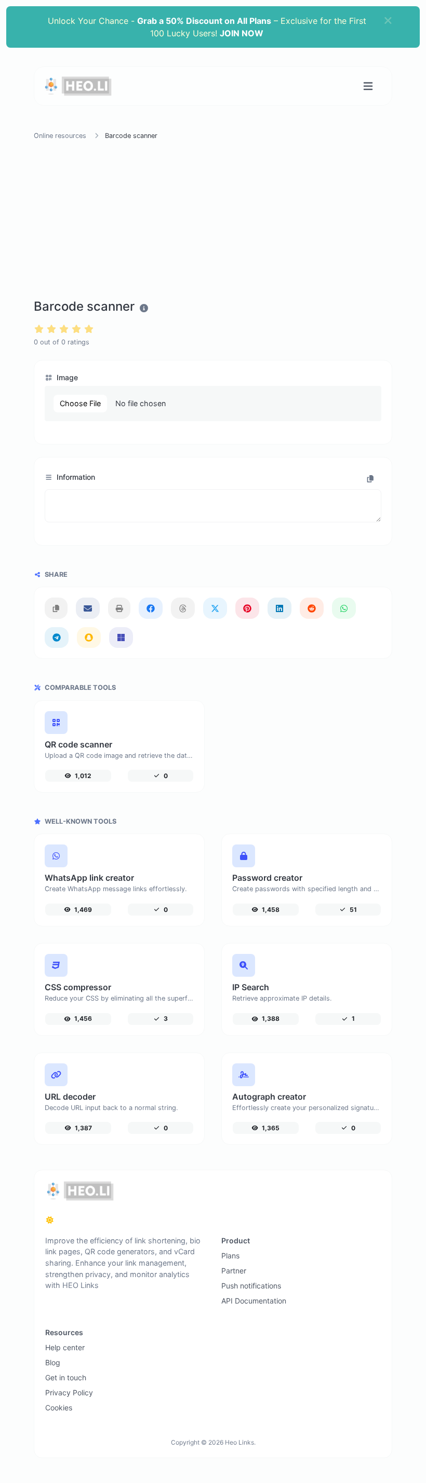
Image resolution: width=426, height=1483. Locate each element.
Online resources (60, 136)
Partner (233, 1270)
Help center (65, 1347)
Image (66, 377)
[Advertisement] (213, 221)
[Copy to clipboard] (370, 478)
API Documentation (253, 1300)
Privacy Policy (69, 1392)
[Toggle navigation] (368, 86)
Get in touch (65, 1377)
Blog (52, 1362)
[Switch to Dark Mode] (50, 1220)
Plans (230, 1255)
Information (75, 477)
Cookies (58, 1407)
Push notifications (251, 1285)
